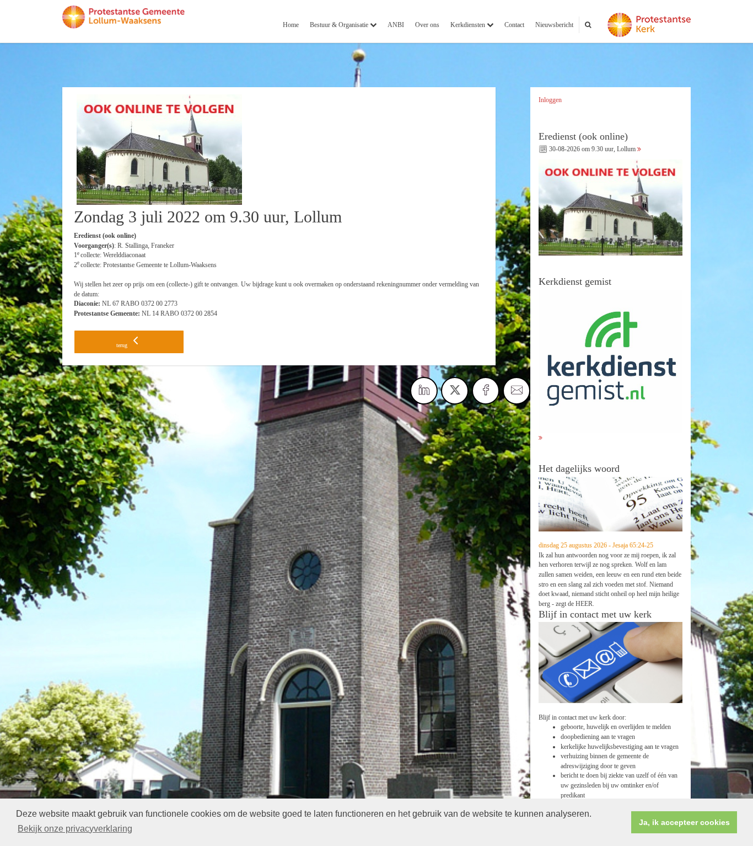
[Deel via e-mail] (516, 391)
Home (291, 25)
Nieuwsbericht (554, 25)
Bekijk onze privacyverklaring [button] (75, 828)
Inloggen (550, 100)
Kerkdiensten (468, 25)
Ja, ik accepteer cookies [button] (684, 822)
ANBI (396, 25)
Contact (514, 25)
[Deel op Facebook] (485, 391)
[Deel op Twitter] (455, 391)
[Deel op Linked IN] (424, 391)
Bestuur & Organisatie (340, 25)
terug (122, 345)
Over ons (427, 25)
